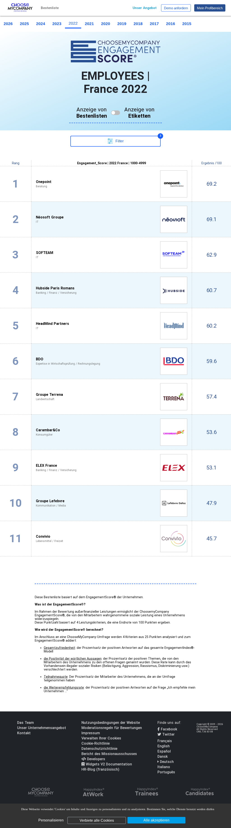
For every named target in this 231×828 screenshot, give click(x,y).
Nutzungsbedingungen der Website (110, 722)
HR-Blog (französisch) (100, 769)
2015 (186, 23)
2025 (24, 23)
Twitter (168, 734)
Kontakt (24, 733)
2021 (89, 23)
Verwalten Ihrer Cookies (101, 738)
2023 (56, 23)
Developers (95, 759)
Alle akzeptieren (156, 820)
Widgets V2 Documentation (108, 764)
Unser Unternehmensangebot (41, 728)
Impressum (90, 733)
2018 (138, 23)
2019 (121, 23)
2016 (170, 23)
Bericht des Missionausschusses (109, 754)
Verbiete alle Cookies (97, 820)
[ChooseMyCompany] (40, 792)
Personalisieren (51, 820)
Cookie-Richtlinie (95, 743)
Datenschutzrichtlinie (99, 748)
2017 (154, 23)
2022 (73, 23)
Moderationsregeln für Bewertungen (111, 728)
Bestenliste (50, 8)
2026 (8, 23)
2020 (105, 23)
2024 (40, 23)
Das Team (25, 722)
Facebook (168, 729)
